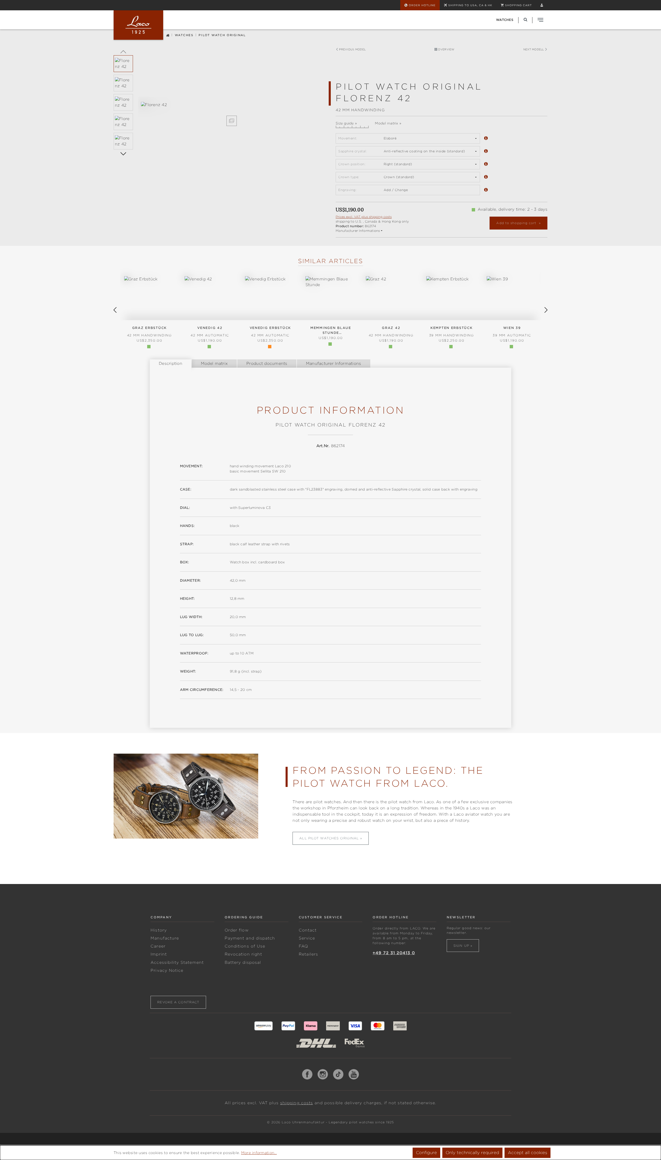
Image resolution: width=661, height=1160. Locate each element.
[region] (219, 114)
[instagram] (323, 1074)
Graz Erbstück (149, 331)
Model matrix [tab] (214, 363)
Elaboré (390, 138)
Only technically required (472, 1152)
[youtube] (354, 1074)
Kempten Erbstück (451, 331)
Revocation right (243, 954)
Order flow (237, 930)
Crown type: (348, 177)
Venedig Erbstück (270, 331)
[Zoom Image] (231, 121)
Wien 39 (512, 331)
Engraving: (347, 190)
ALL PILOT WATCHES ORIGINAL (329, 838)
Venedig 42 (210, 331)
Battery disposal (243, 962)
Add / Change (396, 190)
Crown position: (351, 164)
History (159, 930)
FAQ (303, 946)
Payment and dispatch (250, 938)
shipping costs (296, 1103)
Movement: (347, 138)
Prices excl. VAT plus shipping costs (364, 217)
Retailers (308, 954)
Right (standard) (398, 164)
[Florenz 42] (231, 105)
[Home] (167, 34)
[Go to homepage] (138, 25)
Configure (426, 1152)
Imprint (159, 954)
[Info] (486, 138)
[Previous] (123, 51)
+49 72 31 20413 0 (394, 953)
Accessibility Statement (177, 962)
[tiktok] (338, 1074)
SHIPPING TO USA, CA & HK (470, 5)
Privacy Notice (167, 970)
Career (158, 946)
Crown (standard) (399, 177)
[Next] (123, 153)
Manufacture (165, 938)
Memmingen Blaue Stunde (330, 330)
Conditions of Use (245, 946)
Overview (445, 49)
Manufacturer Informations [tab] (333, 363)
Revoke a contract (178, 1002)
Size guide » (346, 123)
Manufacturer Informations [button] (358, 231)
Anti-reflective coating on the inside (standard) (424, 151)
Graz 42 (391, 331)
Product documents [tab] (266, 363)
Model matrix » (388, 123)
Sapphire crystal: (352, 151)
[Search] (525, 19)
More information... (259, 1153)
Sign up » (462, 946)
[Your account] (541, 5)
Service (307, 938)
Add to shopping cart (516, 223)
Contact (308, 930)
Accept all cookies (527, 1152)
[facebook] (307, 1074)
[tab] (170, 363)
